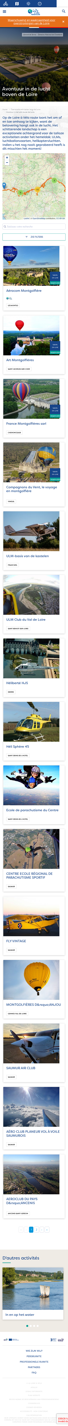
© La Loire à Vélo (34, 1383)
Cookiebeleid (34, 1403)
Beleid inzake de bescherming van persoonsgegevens (34, 1399)
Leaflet (26, 218)
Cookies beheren (34, 1407)
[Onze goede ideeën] (28, 3)
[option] (31, 22)
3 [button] (34, 1326)
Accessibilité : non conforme (34, 1411)
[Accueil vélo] (5, 3)
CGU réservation (34, 1415)
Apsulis (34, 1387)
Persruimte (34, 1356)
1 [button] (27, 1326)
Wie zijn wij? (34, 1350)
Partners (34, 1367)
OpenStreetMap (39, 218)
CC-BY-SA (60, 218)
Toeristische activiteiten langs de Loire (25, 109)
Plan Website (34, 1395)
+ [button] (7, 158)
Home (4, 109)
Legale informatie (34, 1391)
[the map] (17, 3)
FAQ (34, 1372)
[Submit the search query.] (5, 226)
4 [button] (38, 1326)
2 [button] (31, 1326)
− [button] (7, 162)
